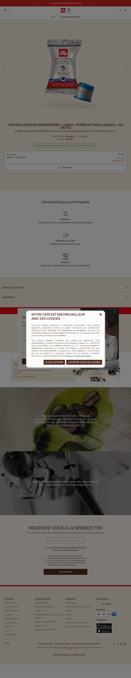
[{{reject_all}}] (101, 314)
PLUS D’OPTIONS (54, 362)
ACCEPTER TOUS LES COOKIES (84, 362)
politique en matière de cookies (78, 355)
